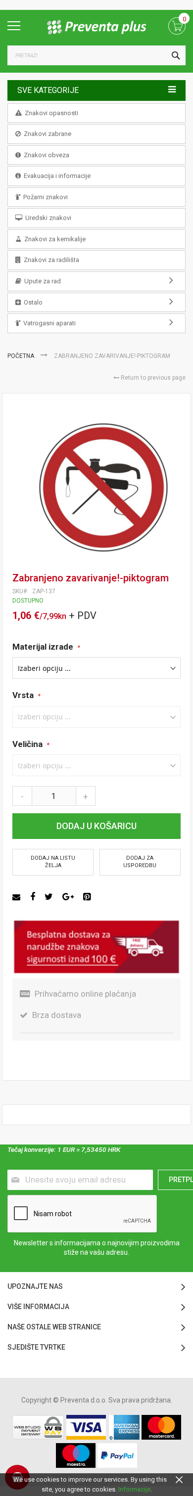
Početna (21, 355)
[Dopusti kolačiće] (179, 1479)
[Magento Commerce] (96, 27)
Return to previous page (152, 377)
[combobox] (96, 55)
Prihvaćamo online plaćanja (85, 994)
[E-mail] (17, 896)
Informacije (134, 1489)
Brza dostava (56, 1015)
